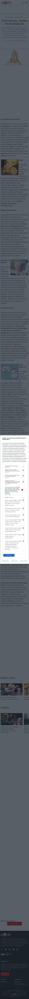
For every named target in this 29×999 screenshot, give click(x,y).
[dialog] (14, 499)
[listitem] (14, 466)
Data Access (14, 561)
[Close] (25, 438)
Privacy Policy (23, 561)
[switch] (23, 470)
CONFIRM (9, 555)
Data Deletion (5, 561)
